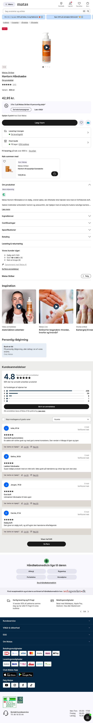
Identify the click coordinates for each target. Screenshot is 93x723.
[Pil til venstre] (81, 611)
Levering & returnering (12, 243)
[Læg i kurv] (54, 173)
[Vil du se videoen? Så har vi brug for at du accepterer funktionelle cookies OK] (46, 47)
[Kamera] (84, 11)
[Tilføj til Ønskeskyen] (88, 123)
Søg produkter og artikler (15, 11)
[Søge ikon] (88, 11)
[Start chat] (87, 717)
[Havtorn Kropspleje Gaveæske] (31, 168)
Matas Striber (8, 72)
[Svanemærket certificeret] (4, 195)
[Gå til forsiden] (22, 4)
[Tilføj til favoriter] (81, 123)
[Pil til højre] (91, 17)
